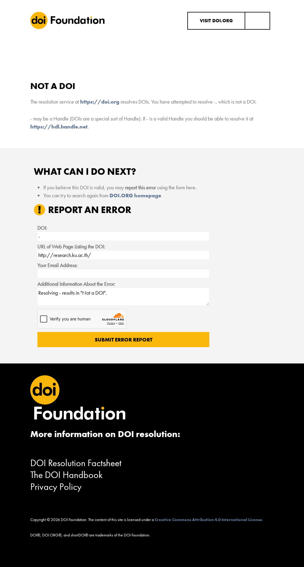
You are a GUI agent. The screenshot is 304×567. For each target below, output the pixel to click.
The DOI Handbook (66, 475)
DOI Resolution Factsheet (75, 463)
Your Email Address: (57, 265)
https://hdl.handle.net (59, 126)
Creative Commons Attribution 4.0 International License (208, 519)
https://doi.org (99, 101)
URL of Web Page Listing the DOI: (71, 246)
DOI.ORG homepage (135, 195)
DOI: (42, 227)
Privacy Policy (56, 487)
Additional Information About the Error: (76, 283)
